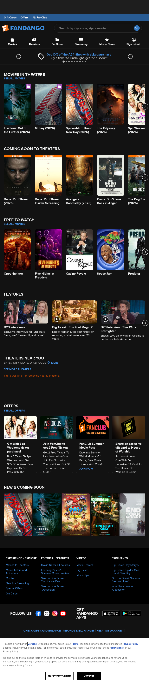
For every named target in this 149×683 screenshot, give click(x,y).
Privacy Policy (130, 644)
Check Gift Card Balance (42, 631)
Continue (89, 676)
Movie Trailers (84, 565)
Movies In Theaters (17, 565)
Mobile (10, 578)
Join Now (86, 469)
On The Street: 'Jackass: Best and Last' (126, 579)
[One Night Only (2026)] (103, 514)
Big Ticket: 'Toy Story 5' (125, 565)
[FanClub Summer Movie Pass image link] (92, 427)
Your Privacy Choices (60, 676)
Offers (25, 17)
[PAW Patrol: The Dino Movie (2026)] (74, 514)
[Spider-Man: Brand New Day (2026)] (16, 514)
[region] (74, 660)
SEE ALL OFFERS (14, 410)
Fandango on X (46, 613)
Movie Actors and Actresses (16, 571)
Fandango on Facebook (38, 613)
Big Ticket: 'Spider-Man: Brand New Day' (126, 571)
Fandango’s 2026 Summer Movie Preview (55, 571)
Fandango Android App (131, 613)
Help (100, 631)
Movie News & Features (55, 565)
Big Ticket (82, 570)
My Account (114, 631)
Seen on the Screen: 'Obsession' (53, 587)
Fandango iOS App (111, 613)
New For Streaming (17, 583)
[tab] (63, 61)
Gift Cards (10, 17)
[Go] (137, 28)
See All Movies (14, 78)
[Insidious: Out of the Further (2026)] (45, 514)
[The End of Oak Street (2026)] (132, 514)
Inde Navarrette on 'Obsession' (123, 587)
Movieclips (82, 575)
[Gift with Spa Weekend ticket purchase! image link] (20, 427)
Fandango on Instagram (55, 613)
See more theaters (17, 369)
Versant (32, 644)
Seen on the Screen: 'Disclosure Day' (53, 579)
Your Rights (117, 648)
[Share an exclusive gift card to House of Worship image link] (128, 427)
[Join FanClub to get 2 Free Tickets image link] (56, 427)
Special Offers (14, 588)
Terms (74, 644)
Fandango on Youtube (63, 613)
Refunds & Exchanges (78, 631)
